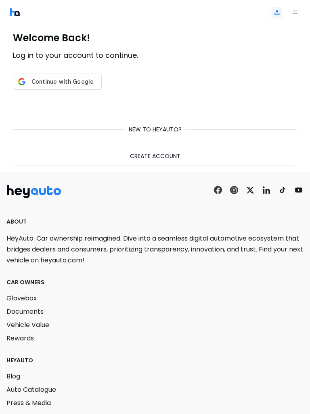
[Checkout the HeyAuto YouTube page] (299, 190)
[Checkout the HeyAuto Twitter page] (250, 190)
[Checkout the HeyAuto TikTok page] (282, 190)
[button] (276, 12)
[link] (14, 11)
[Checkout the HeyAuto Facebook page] (218, 190)
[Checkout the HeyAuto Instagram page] (234, 190)
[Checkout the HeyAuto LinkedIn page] (266, 190)
